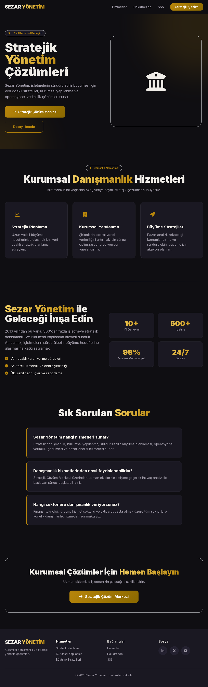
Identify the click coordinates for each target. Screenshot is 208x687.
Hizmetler (119, 7)
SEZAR (24, 7)
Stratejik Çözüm (186, 7)
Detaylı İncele (24, 127)
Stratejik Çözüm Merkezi (37, 112)
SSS (161, 7)
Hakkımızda (142, 7)
